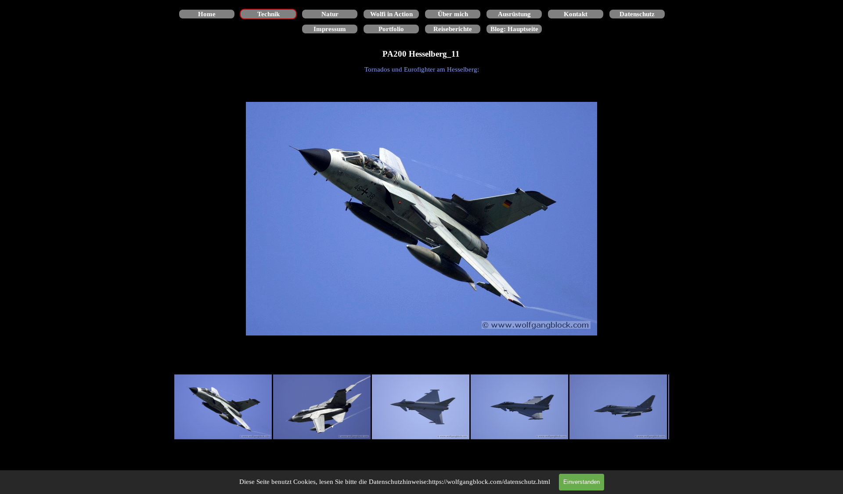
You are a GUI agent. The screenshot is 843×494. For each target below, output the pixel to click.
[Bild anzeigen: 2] (322, 407)
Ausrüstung (514, 14)
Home (207, 14)
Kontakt (575, 14)
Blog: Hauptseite (514, 28)
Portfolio (391, 28)
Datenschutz (637, 14)
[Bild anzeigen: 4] (519, 407)
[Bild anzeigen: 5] (618, 407)
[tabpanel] (421, 69)
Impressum (329, 28)
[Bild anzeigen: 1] (223, 407)
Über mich (453, 14)
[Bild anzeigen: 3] (420, 407)
